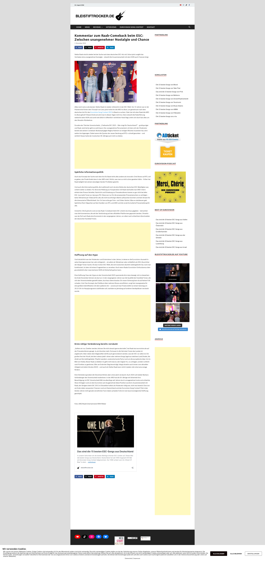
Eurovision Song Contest (131, 27)
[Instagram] (183, 5)
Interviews (111, 27)
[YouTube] (180, 5)
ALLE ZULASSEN (218, 554)
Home (78, 27)
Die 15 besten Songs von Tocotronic (168, 102)
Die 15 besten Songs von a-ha (166, 116)
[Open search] (189, 27)
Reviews (97, 27)
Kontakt (151, 27)
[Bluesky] (106, 537)
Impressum (137, 558)
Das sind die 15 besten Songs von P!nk (169, 92)
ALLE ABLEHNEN (236, 554)
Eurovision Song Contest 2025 (101, 112)
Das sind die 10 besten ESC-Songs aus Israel (171, 247)
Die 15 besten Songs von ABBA (167, 109)
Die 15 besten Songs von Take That (168, 88)
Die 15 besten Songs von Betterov (168, 95)
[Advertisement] (113, 154)
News (87, 27)
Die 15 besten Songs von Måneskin (168, 113)
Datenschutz (128, 558)
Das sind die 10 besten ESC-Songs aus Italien (171, 219)
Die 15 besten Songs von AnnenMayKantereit (172, 99)
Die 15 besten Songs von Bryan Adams (169, 106)
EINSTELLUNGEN (253, 554)
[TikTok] (186, 5)
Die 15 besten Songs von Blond (167, 85)
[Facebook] (189, 5)
